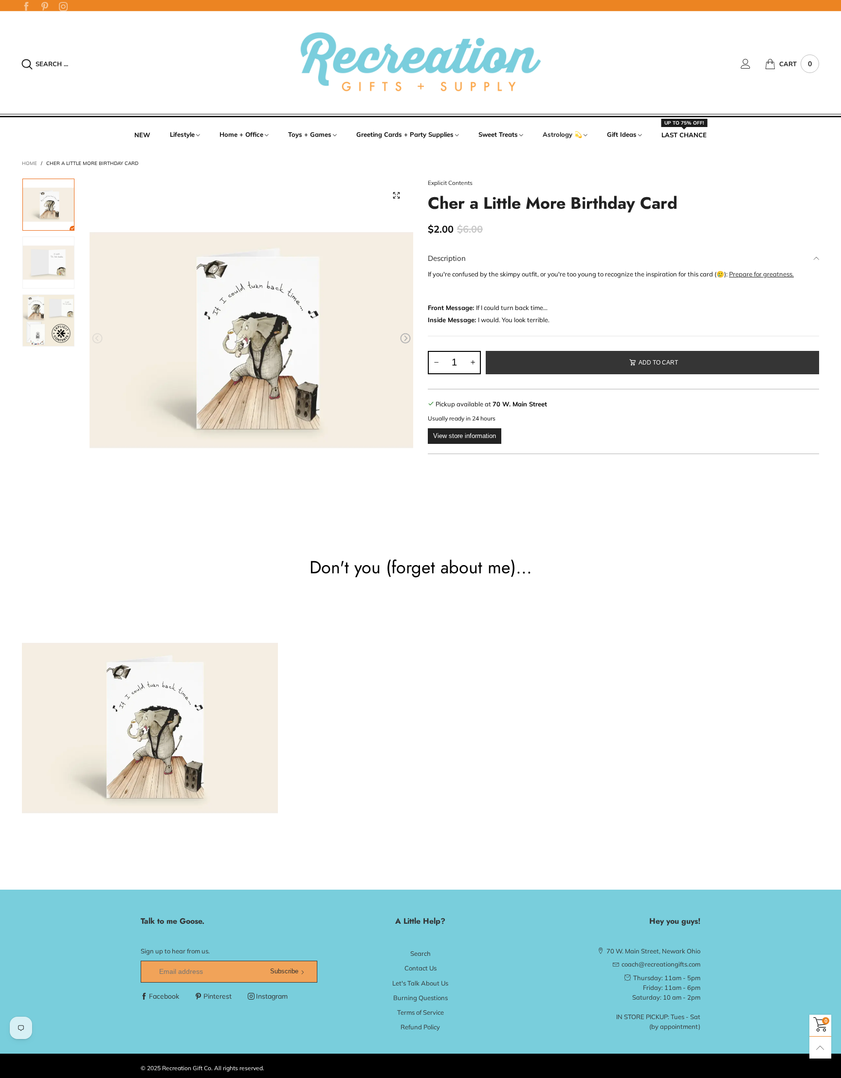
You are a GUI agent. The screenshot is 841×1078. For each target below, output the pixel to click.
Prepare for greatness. (761, 274)
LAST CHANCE (684, 134)
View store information (464, 435)
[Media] (396, 195)
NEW (142, 135)
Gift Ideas (622, 134)
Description (447, 258)
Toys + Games (309, 134)
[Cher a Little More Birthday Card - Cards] (251, 340)
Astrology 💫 (562, 134)
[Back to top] (820, 1048)
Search (420, 953)
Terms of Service (420, 1012)
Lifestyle (182, 134)
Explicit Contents (450, 182)
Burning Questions (420, 998)
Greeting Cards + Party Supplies (405, 134)
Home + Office (241, 134)
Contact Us (420, 968)
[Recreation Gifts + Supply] (420, 62)
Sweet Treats (498, 134)
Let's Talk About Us (420, 983)
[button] (97, 338)
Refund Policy (420, 1027)
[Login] (753, 64)
